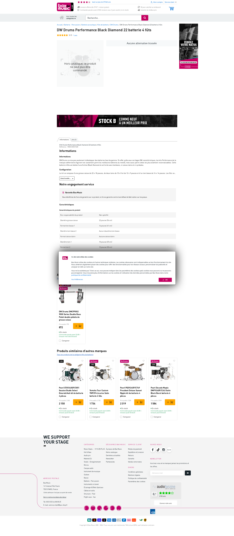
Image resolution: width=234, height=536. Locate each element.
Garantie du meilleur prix (149, 10)
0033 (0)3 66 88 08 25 (53, 502)
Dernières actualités (113, 455)
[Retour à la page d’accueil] (62, 17)
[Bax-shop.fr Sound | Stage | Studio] (65, 7)
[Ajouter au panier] (78, 326)
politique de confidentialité (81, 275)
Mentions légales (134, 475)
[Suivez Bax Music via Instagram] (163, 449)
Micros (86, 465)
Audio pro (87, 455)
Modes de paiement (135, 449)
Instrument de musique (92, 471)
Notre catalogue (111, 452)
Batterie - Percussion (91, 481)
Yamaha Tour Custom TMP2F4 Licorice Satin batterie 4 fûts (99, 393)
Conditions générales (135, 472)
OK (166, 280)
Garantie (131, 458)
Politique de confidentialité (137, 478)
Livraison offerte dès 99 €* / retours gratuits (94, 7)
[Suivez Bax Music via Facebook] (152, 449)
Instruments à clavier (91, 484)
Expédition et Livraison (136, 452)
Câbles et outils (89, 490)
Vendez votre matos (135, 462)
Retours (131, 455)
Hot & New (87, 452)
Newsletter (110, 458)
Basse (86, 478)
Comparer (66, 341)
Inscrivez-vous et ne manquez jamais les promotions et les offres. (169, 464)
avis (75, 35)
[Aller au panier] (171, 7)
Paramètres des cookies (136, 481)
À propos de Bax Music (114, 449)
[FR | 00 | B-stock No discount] (117, 121)
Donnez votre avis (166, 503)
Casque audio (88, 468)
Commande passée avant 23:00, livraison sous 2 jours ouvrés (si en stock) (104, 10)
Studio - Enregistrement (92, 462)
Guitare (86, 474)
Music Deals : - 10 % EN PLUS (94, 449)
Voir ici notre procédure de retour (54, 497)
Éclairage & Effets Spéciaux (93, 487)
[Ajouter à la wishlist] (82, 285)
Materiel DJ (88, 458)
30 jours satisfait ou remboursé (151, 7)
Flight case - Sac (90, 497)
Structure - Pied (89, 494)
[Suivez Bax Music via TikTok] (158, 449)
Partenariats (110, 462)
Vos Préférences (77, 279)
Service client (135, 444)
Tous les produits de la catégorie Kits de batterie (75, 354)
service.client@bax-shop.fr (58, 505)
